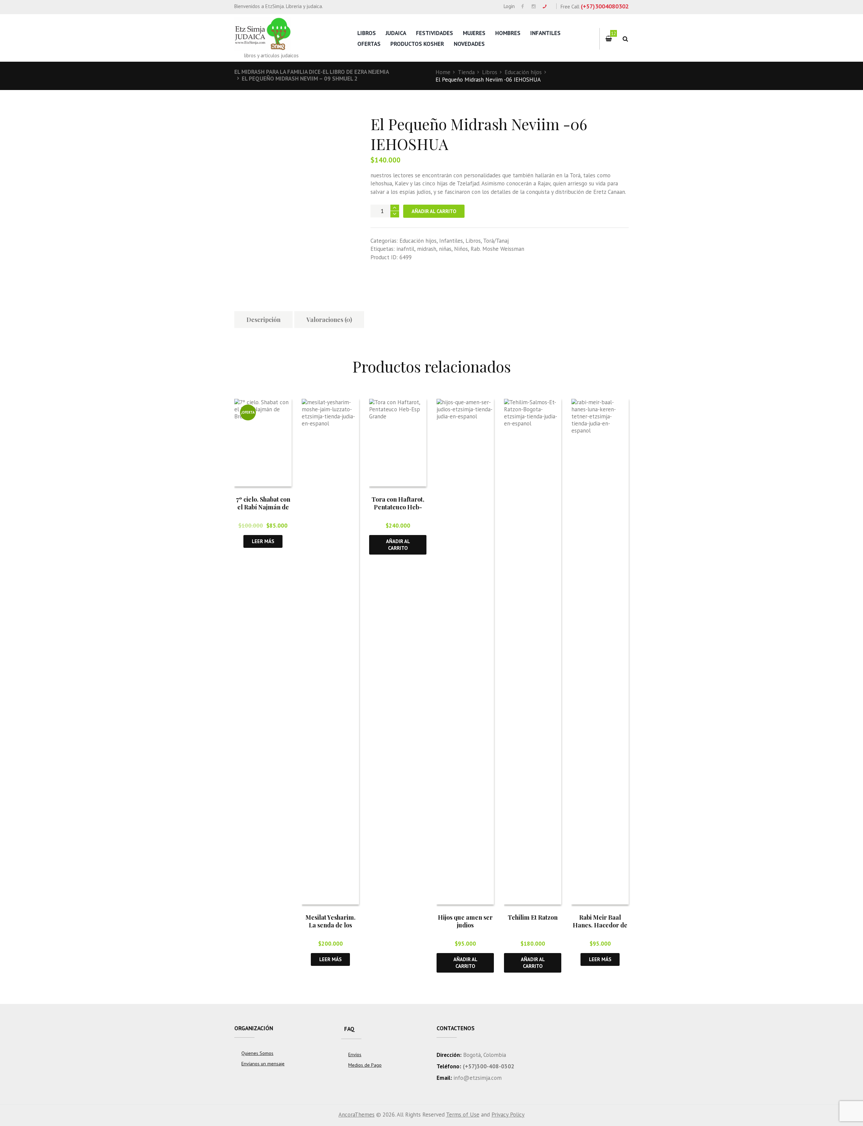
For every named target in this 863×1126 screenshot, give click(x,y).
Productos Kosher (417, 44)
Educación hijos (523, 72)
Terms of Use (462, 1114)
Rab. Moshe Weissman (497, 249)
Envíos (354, 1054)
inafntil (405, 249)
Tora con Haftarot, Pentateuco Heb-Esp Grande (397, 507)
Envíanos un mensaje (263, 1064)
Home (443, 72)
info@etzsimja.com (477, 1077)
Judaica (396, 33)
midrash (426, 249)
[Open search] (625, 39)
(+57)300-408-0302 (488, 1066)
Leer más (263, 541)
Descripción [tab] (263, 320)
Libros (366, 33)
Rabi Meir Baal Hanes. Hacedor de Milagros (600, 925)
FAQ (349, 1029)
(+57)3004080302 (605, 6)
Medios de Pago (365, 1065)
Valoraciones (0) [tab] (329, 320)
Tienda (466, 72)
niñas (445, 249)
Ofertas (369, 44)
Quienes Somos (257, 1053)
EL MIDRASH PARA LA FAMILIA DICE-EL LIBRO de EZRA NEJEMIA (311, 72)
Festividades (434, 33)
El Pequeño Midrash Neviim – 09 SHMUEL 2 (300, 78)
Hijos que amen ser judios (465, 921)
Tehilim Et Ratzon (533, 917)
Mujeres (474, 33)
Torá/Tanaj (496, 240)
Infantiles (545, 33)
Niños (461, 249)
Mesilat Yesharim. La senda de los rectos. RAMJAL (330, 925)
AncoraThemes (356, 1114)
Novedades (469, 44)
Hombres (507, 33)
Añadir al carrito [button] (398, 544)
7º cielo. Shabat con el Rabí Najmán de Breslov (263, 507)
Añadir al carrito (434, 211)
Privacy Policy (508, 1114)
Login (509, 6)
